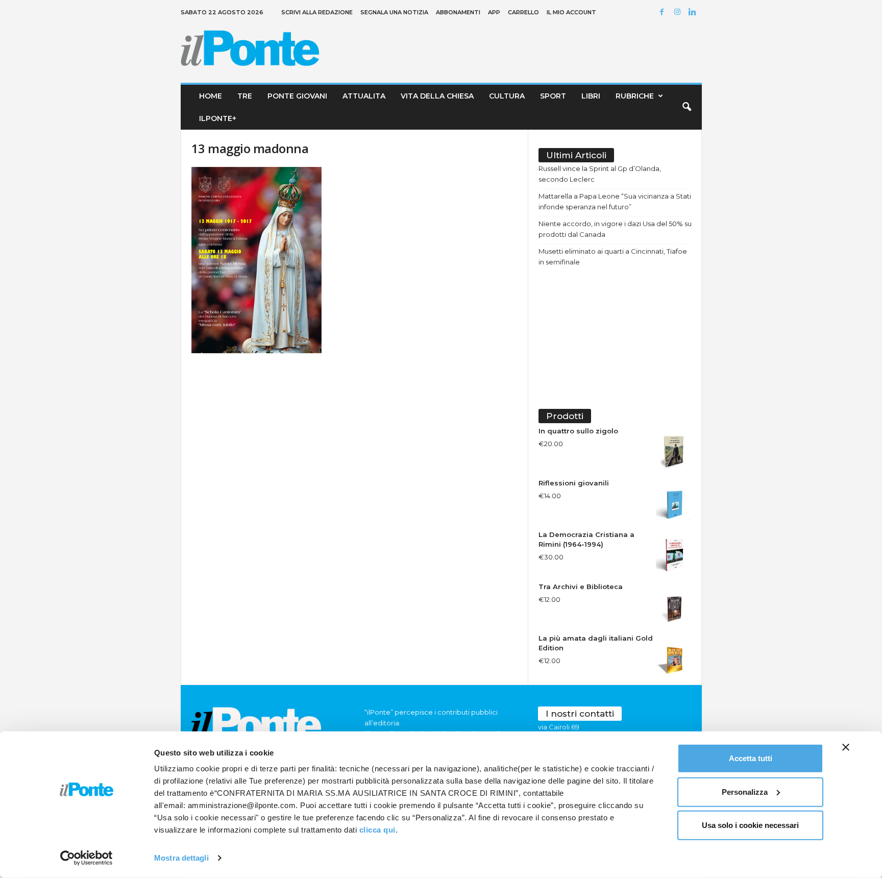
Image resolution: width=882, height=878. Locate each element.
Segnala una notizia (394, 12)
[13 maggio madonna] (354, 260)
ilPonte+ (217, 118)
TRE (244, 96)
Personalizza (745, 791)
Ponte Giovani (297, 96)
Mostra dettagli (181, 857)
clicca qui (377, 829)
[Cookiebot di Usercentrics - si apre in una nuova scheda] (86, 858)
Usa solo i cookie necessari (750, 825)
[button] (686, 107)
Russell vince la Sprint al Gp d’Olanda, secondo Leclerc (599, 173)
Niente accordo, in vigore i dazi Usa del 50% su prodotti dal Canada (615, 229)
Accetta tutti (750, 758)
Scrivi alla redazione (317, 12)
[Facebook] (663, 12)
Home (210, 96)
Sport (553, 96)
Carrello (523, 12)
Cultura (507, 96)
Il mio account (571, 12)
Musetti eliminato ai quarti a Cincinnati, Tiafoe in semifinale (612, 256)
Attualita (363, 96)
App (494, 12)
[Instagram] (679, 12)
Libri (590, 96)
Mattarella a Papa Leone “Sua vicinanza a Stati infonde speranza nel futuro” (614, 201)
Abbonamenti (458, 12)
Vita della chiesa (437, 96)
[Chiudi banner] (845, 747)
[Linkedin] (694, 12)
